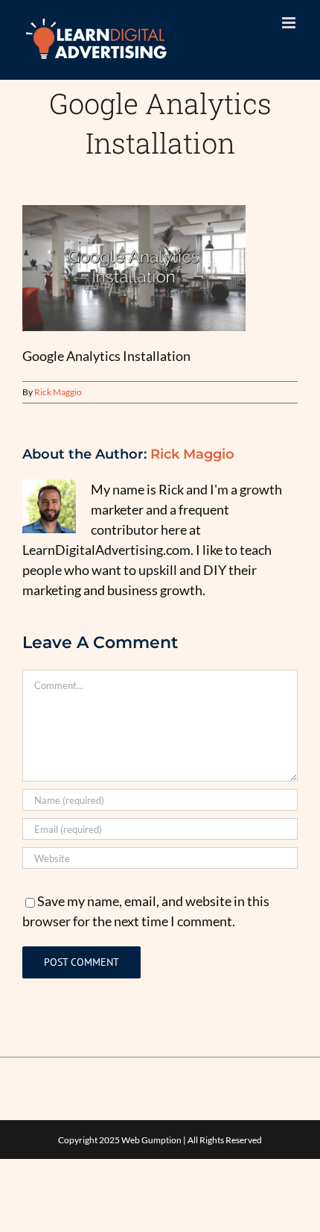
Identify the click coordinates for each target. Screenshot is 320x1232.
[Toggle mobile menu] (290, 23)
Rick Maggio (58, 391)
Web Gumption (151, 1139)
